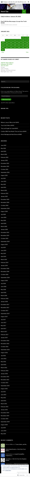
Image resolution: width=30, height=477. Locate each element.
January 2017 (4, 337)
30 (27, 47)
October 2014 (4, 418)
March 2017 (4, 331)
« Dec (2, 52)
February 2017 (4, 334)
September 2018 (5, 277)
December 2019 (5, 232)
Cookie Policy (8, 470)
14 (19, 42)
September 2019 (5, 241)
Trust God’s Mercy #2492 (7, 125)
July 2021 (3, 178)
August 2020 (4, 211)
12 (11, 42)
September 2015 (5, 385)
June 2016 (3, 358)
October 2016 (4, 346)
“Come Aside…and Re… (21, 444)
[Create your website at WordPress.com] (15, 2)
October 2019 (4, 238)
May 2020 (3, 220)
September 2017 (5, 313)
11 (7, 42)
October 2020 (4, 205)
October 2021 (4, 169)
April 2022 (3, 151)
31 (3, 49)
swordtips (8, 459)
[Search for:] (15, 81)
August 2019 (4, 244)
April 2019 (3, 256)
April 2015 (3, 400)
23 (27, 45)
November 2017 (5, 307)
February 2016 (4, 370)
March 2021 (4, 190)
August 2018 (4, 280)
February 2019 (4, 262)
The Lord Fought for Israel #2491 (9, 128)
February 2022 (4, 157)
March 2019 (4, 259)
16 (27, 42)
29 (23, 47)
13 (15, 42)
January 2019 (4, 265)
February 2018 (4, 298)
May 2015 (3, 397)
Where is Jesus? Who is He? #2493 (10, 122)
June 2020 (3, 217)
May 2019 (3, 253)
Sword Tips (4, 11)
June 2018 (3, 286)
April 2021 (3, 187)
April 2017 (3, 328)
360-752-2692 (4, 65)
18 (7, 45)
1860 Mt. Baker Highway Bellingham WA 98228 (7, 63)
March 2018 (4, 295)
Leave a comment (13, 24)
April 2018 (3, 292)
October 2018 (4, 274)
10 (3, 42)
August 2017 (4, 316)
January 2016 (4, 373)
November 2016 (5, 343)
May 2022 (3, 148)
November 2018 (5, 271)
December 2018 (5, 268)
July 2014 (3, 427)
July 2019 (3, 247)
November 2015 (5, 379)
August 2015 (4, 388)
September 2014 (5, 421)
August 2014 (4, 424)
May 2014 (3, 433)
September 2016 (5, 349)
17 (3, 45)
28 (19, 47)
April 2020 (3, 223)
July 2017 (3, 319)
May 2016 (3, 361)
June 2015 (3, 394)
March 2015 (4, 403)
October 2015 (4, 382)
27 (15, 47)
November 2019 (5, 235)
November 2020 (5, 202)
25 (7, 47)
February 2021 (4, 193)
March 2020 (4, 226)
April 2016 (3, 364)
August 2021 (4, 175)
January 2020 (4, 229)
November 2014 (5, 415)
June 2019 (3, 250)
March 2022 (4, 154)
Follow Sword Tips (6, 99)
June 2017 (3, 322)
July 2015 (3, 391)
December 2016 (5, 340)
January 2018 (4, 301)
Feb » (27, 52)
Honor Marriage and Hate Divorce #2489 (11, 134)
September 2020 (5, 208)
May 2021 (3, 184)
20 (15, 45)
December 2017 (5, 304)
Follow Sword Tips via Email (10, 87)
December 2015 (5, 376)
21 (19, 45)
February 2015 (4, 406)
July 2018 (3, 283)
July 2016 (3, 355)
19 (11, 45)
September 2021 (5, 172)
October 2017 (4, 310)
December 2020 (5, 199)
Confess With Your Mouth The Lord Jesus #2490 (13, 131)
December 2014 (5, 412)
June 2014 (3, 430)
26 (11, 47)
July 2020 (3, 214)
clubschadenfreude (11, 449)
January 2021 (4, 196)
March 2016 (4, 367)
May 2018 (3, 289)
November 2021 (5, 166)
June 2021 (3, 181)
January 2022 (4, 160)
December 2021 (5, 163)
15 (23, 42)
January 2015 (4, 409)
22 (23, 45)
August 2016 (4, 352)
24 (3, 47)
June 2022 (3, 145)
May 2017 (3, 325)
